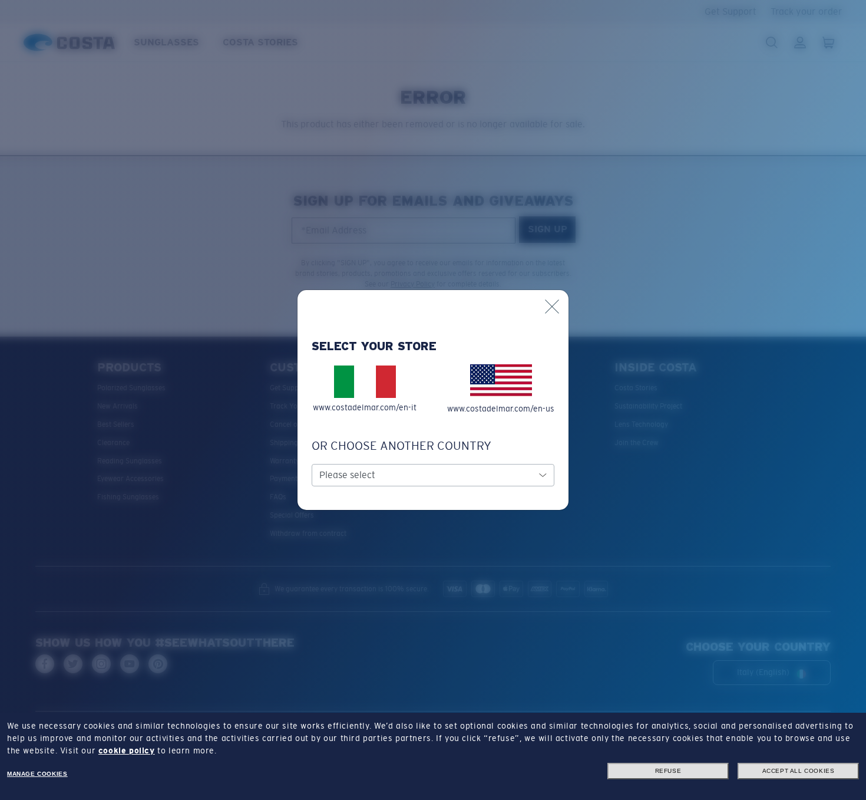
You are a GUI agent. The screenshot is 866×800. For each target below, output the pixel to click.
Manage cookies (37, 774)
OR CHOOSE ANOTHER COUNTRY (401, 445)
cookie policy (126, 750)
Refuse (668, 771)
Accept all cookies (798, 771)
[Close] (552, 306)
